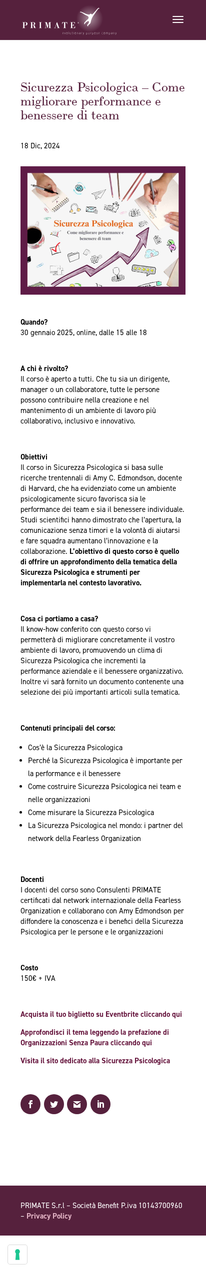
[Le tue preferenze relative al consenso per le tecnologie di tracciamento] (17, 1254)
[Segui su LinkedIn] (178, 1245)
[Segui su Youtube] (158, 1245)
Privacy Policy (49, 1216)
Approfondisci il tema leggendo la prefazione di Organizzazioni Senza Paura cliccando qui (94, 1037)
